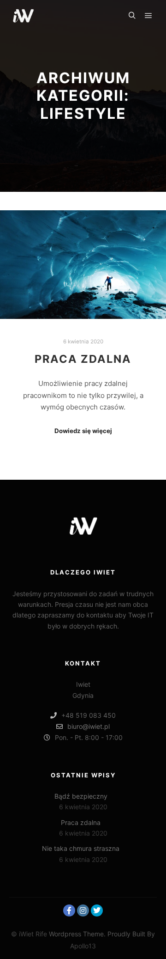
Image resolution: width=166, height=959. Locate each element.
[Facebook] (69, 910)
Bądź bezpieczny (80, 796)
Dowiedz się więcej (83, 430)
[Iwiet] (23, 15)
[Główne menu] (148, 16)
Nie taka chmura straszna (80, 848)
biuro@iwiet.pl (88, 726)
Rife (41, 934)
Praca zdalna (83, 359)
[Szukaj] (132, 16)
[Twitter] (97, 910)
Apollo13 (83, 946)
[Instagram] (83, 910)
